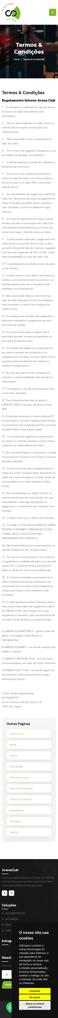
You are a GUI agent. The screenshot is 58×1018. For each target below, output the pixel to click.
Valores (13, 755)
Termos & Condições (20, 799)
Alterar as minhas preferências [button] (35, 1005)
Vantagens (15, 821)
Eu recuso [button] (35, 997)
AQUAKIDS (11, 919)
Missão (13, 744)
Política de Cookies (19, 777)
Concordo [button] (34, 991)
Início (17, 59)
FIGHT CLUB (12, 924)
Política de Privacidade (21, 788)
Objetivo (14, 832)
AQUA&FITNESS (15, 913)
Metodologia (16, 766)
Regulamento (17, 810)
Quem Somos (17, 733)
